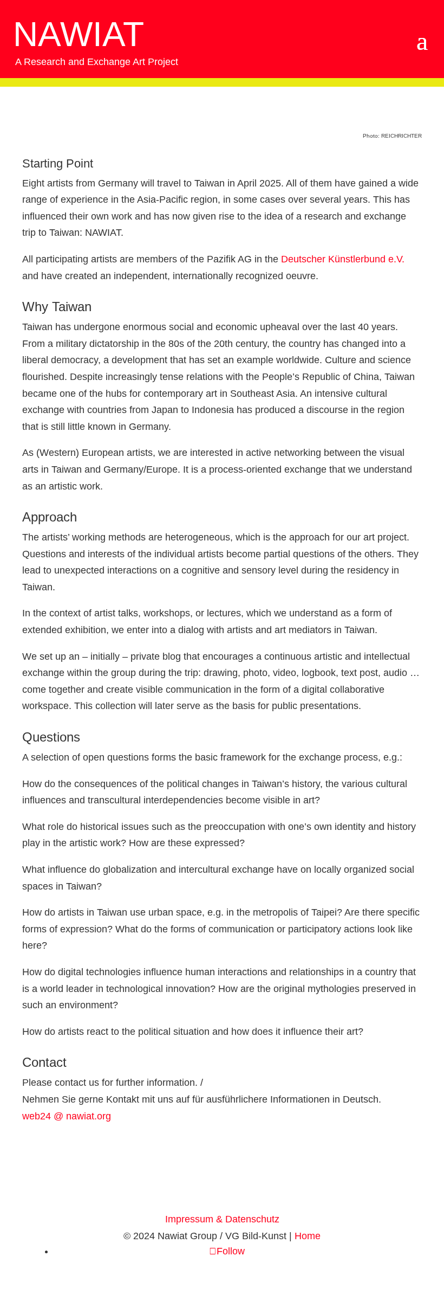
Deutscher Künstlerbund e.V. (342, 259)
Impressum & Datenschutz (222, 1219)
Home (308, 1236)
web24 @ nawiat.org (66, 1116)
